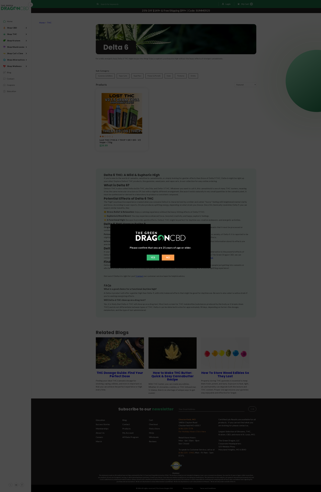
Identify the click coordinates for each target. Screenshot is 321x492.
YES (153, 257)
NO (168, 257)
